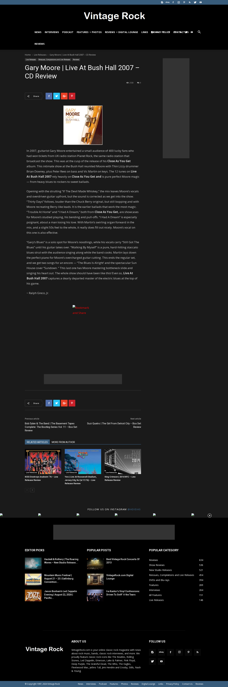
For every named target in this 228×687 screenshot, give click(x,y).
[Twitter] (195, 2)
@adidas (134, 509)
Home (28, 54)
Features (82, 32)
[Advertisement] (83, 379)
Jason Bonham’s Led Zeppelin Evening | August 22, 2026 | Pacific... (60, 594)
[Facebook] (173, 2)
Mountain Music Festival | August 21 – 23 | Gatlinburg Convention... (58, 578)
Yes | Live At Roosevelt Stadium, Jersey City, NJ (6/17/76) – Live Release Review (80, 480)
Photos (97, 32)
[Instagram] (178, 2)
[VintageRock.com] (114, 15)
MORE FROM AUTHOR (63, 442)
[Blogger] (162, 2)
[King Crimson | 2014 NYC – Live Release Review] (123, 461)
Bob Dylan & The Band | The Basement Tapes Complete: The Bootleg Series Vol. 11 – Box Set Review (51, 427)
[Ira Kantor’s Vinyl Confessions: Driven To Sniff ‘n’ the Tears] (95, 595)
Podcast (67, 32)
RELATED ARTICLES (37, 442)
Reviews (110, 32)
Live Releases (40, 54)
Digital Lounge (128, 32)
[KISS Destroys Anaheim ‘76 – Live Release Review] (43, 461)
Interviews (52, 32)
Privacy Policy (172, 683)
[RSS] (189, 2)
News (38, 32)
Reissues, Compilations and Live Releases (54, 59)
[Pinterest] (184, 2)
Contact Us (187, 683)
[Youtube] (200, 2)
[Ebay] (167, 2)
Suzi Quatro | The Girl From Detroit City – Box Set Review (114, 425)
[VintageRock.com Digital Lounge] (95, 579)
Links (144, 32)
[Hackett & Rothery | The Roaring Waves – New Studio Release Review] (33, 563)
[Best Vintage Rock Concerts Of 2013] (95, 563)
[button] (199, 32)
